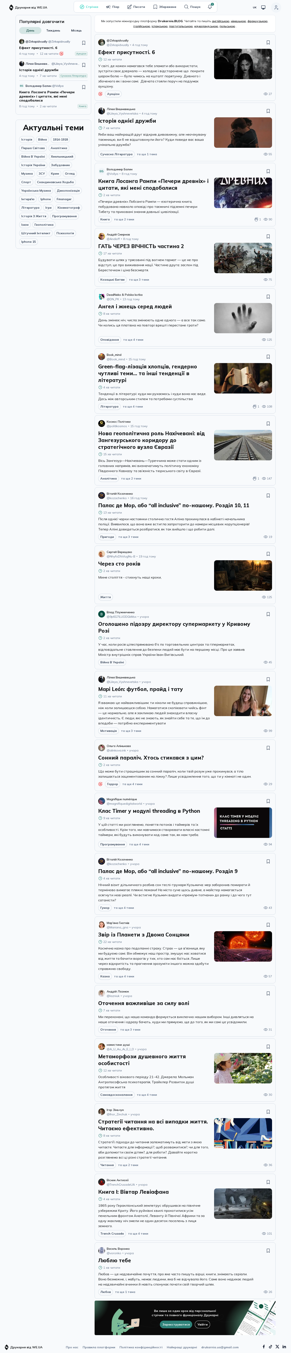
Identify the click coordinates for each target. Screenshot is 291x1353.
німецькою (238, 21)
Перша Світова (33, 148)
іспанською (160, 26)
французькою (258, 21)
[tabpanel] (53, 73)
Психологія (65, 233)
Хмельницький (62, 156)
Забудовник (60, 165)
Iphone (45, 199)
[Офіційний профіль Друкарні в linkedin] (284, 1346)
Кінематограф (69, 208)
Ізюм (25, 225)
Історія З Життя (33, 216)
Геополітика (44, 225)
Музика (27, 173)
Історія (26, 139)
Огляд (70, 173)
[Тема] (263, 7)
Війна (42, 139)
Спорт (26, 182)
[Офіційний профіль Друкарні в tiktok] (270, 1346)
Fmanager (64, 199)
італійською (141, 26)
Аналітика (59, 148)
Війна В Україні (33, 156)
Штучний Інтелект (35, 233)
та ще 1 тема (147, 154)
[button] (210, 7)
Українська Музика (36, 190)
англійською (220, 21)
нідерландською (206, 26)
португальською (181, 26)
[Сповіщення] (209, 6)
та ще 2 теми (124, 219)
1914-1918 (60, 139)
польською (227, 26)
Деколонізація (68, 190)
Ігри (48, 208)
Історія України (33, 165)
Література (30, 208)
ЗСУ (42, 173)
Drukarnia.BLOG (170, 21)
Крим (55, 173)
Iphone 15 (28, 242)
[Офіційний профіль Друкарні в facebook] (264, 1346)
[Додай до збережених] (84, 43)
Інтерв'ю (28, 199)
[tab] (30, 30)
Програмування (64, 216)
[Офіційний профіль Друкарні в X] (277, 1346)
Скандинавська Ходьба (55, 182)
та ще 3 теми (139, 280)
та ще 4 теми (133, 340)
